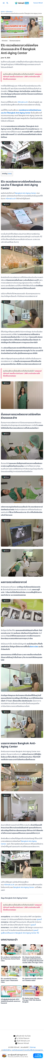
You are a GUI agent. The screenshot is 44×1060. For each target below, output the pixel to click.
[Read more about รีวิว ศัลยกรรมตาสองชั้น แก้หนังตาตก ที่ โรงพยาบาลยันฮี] (32, 971)
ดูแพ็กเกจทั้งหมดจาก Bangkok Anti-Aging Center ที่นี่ (20, 933)
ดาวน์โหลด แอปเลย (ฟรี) (38, 1055)
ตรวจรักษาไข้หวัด (29, 1050)
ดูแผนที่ (39, 919)
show (9, 174)
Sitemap (33, 1047)
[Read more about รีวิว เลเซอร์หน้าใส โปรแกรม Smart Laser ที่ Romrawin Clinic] (11, 971)
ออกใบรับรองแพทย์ (18, 1050)
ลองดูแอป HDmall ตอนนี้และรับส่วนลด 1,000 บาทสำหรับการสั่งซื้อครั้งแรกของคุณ (22, 76)
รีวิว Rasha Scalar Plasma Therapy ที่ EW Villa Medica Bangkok (31, 1000)
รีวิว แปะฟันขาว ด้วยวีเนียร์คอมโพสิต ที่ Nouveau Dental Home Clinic (11, 959)
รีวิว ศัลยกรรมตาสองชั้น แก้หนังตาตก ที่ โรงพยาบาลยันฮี (32, 980)
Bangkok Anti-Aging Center (25, 193)
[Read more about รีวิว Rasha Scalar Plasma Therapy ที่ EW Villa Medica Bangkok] (32, 991)
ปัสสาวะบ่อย (34, 646)
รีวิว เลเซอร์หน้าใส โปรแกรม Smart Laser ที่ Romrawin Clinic (9, 980)
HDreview (4, 41)
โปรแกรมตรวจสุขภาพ (15, 41)
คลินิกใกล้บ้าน (7, 1050)
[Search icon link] (7, 3)
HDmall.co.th (23, 102)
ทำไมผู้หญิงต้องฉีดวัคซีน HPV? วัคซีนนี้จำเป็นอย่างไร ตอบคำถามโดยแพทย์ (10, 1001)
